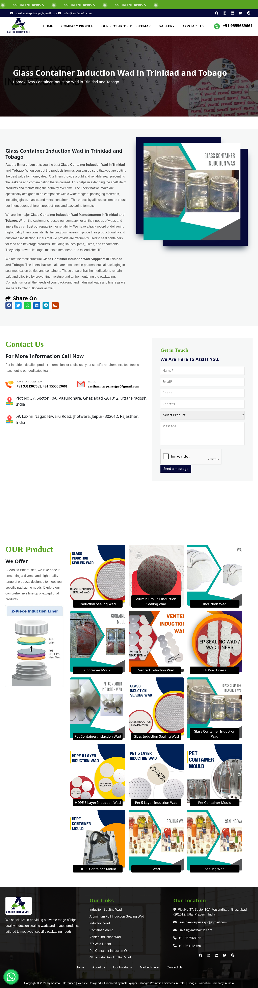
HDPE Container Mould (97, 868)
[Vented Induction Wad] (156, 641)
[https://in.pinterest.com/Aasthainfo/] (246, 13)
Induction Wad (214, 604)
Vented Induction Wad (156, 670)
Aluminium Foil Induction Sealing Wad (116, 916)
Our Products (122, 967)
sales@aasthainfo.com (77, 13)
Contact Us (175, 967)
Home (80, 967)
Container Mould (97, 670)
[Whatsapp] (11, 977)
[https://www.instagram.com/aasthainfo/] (223, 13)
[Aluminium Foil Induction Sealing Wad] (156, 575)
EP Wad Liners (214, 670)
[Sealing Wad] (214, 840)
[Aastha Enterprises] (18, 26)
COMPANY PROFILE (77, 26)
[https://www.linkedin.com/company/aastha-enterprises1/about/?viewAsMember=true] (231, 13)
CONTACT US (193, 26)
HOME (48, 26)
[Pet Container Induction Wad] (97, 707)
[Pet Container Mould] (214, 773)
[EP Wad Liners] (214, 641)
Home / (19, 81)
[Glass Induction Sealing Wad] (156, 707)
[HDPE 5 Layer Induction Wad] (97, 773)
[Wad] (156, 840)
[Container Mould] (97, 641)
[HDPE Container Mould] (97, 840)
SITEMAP (143, 26)
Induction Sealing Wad (98, 604)
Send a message (175, 468)
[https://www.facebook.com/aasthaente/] (215, 13)
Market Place (149, 967)
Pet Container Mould (214, 802)
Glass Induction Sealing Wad (156, 736)
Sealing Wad (215, 868)
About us (98, 967)
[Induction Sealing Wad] (97, 575)
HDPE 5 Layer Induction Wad (98, 802)
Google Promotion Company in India (210, 983)
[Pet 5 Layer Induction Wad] (156, 773)
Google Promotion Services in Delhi (163, 983)
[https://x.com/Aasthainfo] (239, 13)
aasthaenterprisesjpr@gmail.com (36, 13)
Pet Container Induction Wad (97, 736)
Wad (156, 868)
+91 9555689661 (238, 25)
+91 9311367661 (29, 386)
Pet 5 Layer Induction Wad (156, 802)
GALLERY (167, 26)
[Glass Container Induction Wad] (214, 707)
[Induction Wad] (214, 575)
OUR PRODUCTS (114, 26)
